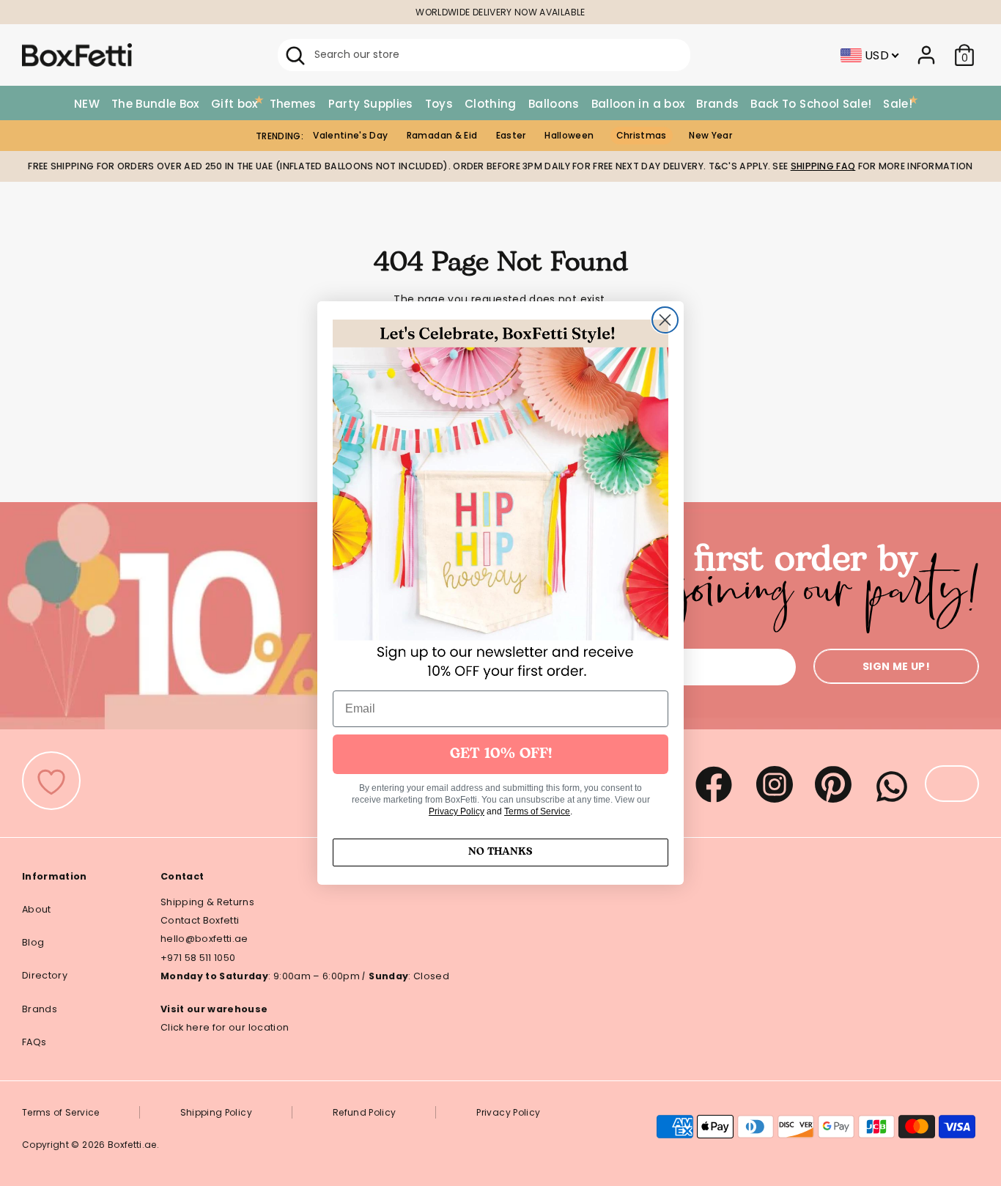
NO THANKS (500, 852)
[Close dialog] (665, 320)
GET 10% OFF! (501, 754)
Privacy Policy (456, 811)
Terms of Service (537, 811)
